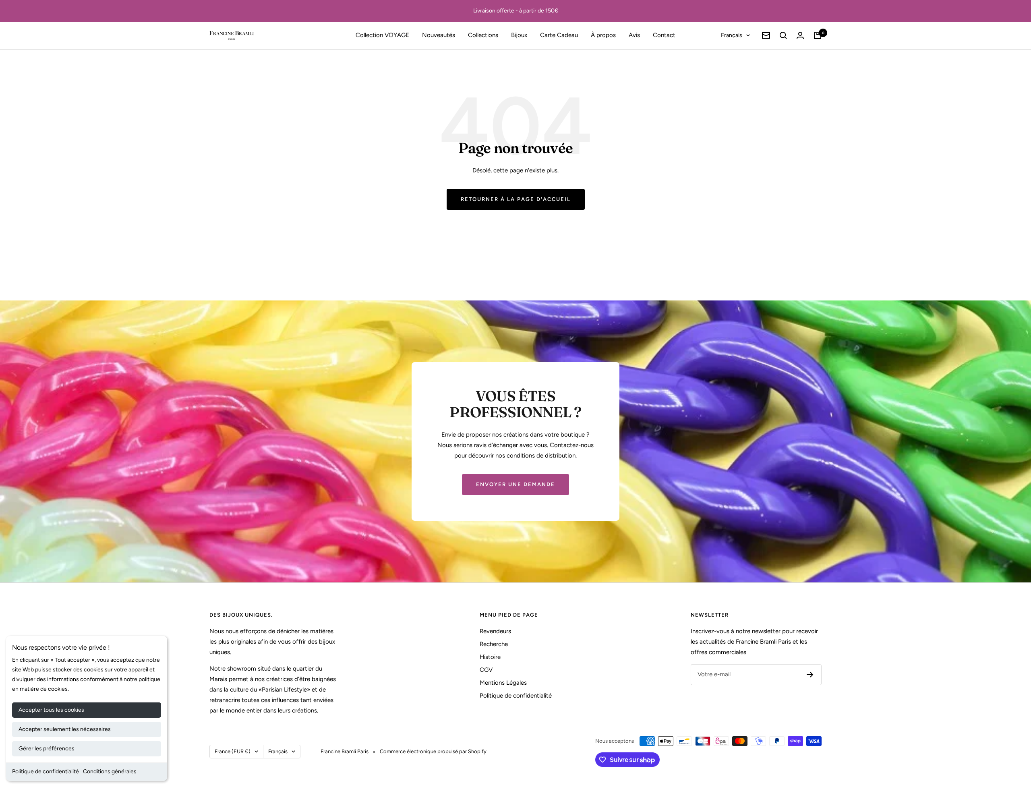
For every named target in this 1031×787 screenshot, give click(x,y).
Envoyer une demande (515, 484)
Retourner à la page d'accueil (516, 199)
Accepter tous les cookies (51, 709)
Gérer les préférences (47, 748)
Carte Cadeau (559, 35)
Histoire (490, 657)
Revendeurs (495, 631)
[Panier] (818, 35)
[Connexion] (800, 35)
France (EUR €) (233, 751)
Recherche (494, 644)
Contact (664, 35)
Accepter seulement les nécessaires (65, 729)
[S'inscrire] (810, 674)
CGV (486, 669)
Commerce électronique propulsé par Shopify (433, 751)
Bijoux (519, 35)
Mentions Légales (503, 682)
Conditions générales (110, 771)
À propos (603, 35)
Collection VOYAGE (382, 35)
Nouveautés (438, 35)
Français (731, 35)
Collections (483, 35)
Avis (634, 35)
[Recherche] (783, 35)
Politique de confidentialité (45, 771)
